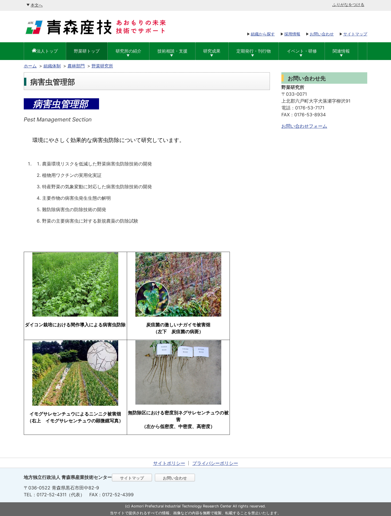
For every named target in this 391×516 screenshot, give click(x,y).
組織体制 (52, 66)
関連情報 (341, 51)
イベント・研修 (302, 51)
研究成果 (211, 51)
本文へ (37, 5)
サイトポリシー (169, 463)
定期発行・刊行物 (253, 51)
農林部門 (76, 66)
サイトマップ (355, 33)
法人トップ (47, 51)
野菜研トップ (87, 51)
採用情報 (292, 33)
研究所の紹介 (128, 51)
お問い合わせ (322, 33)
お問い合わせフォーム (304, 126)
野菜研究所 (102, 66)
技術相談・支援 (172, 51)
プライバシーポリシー (215, 463)
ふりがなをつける (348, 4)
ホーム (30, 66)
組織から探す (263, 33)
